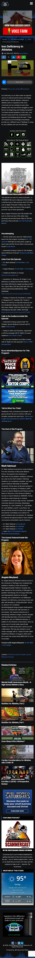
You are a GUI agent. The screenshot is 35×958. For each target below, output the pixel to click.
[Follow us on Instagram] (19, 943)
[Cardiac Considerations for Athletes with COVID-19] (17, 752)
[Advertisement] (17, 23)
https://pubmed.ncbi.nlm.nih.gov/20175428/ (15, 312)
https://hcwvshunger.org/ (9, 275)
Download (25, 89)
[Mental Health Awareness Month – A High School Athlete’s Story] (17, 674)
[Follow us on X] (15, 943)
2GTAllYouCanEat (13, 654)
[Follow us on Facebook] (12, 943)
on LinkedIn (20, 526)
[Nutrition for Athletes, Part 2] (17, 695)
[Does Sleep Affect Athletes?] (17, 733)
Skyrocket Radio (22, 950)
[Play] (4, 82)
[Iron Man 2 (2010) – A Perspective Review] (17, 773)
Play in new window (14, 89)
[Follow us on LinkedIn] (22, 943)
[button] (31, 3)
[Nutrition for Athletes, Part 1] (17, 714)
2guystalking (23, 53)
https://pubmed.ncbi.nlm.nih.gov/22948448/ (16, 294)
